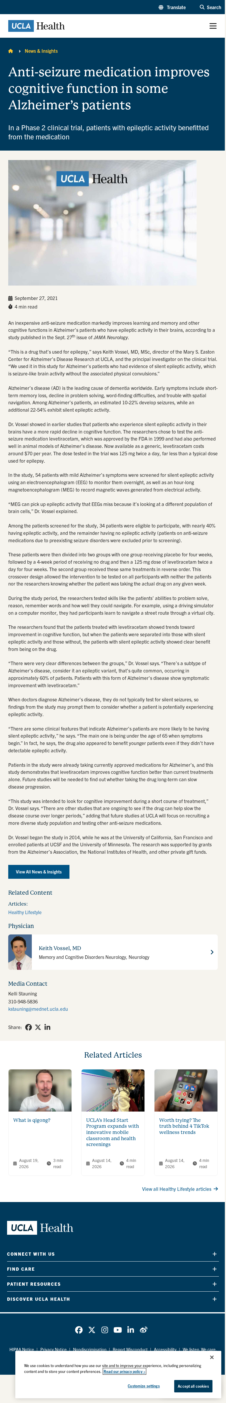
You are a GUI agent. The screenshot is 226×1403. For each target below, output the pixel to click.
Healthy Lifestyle (24, 912)
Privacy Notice (53, 1349)
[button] (172, 7)
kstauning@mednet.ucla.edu (38, 1009)
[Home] (10, 50)
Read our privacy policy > (124, 1371)
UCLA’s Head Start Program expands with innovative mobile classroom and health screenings (112, 1132)
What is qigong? (31, 1120)
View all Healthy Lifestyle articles (176, 1189)
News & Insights (41, 51)
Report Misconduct (130, 1349)
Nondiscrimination (90, 1349)
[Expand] (214, 1253)
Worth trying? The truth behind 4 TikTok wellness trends (184, 1126)
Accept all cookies (193, 1386)
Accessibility (165, 1349)
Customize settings (143, 1385)
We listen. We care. (200, 1349)
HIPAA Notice (21, 1349)
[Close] (211, 1357)
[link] (28, 1027)
